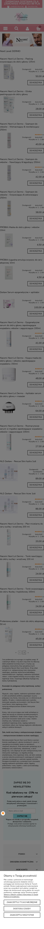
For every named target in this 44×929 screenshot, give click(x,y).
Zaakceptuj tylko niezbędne (22, 902)
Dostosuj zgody (22, 909)
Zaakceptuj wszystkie (22, 915)
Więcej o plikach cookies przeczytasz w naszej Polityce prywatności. (21, 895)
